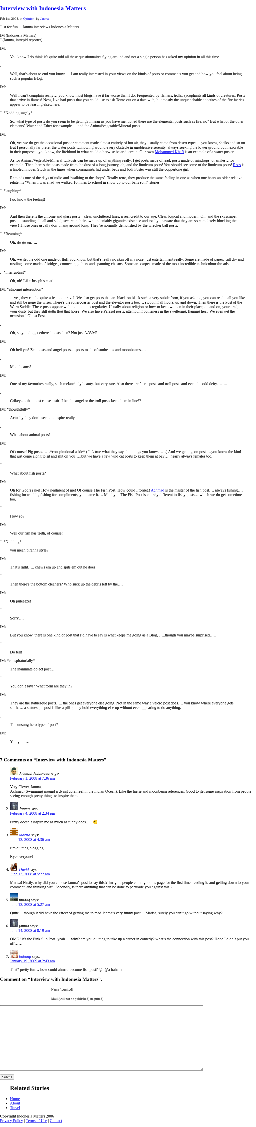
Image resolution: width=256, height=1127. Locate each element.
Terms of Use (36, 1121)
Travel (15, 1108)
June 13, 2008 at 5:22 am (30, 874)
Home (15, 1099)
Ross (237, 165)
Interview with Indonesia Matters (43, 8)
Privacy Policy (11, 1121)
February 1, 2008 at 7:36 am (32, 778)
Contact (56, 1121)
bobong (25, 956)
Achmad (157, 490)
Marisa (24, 835)
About (15, 1103)
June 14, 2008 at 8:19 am (30, 930)
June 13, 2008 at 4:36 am (30, 839)
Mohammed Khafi (169, 152)
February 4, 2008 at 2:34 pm (32, 813)
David (24, 869)
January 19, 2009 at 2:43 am (32, 961)
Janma (44, 18)
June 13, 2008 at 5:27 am (30, 904)
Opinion (28, 18)
